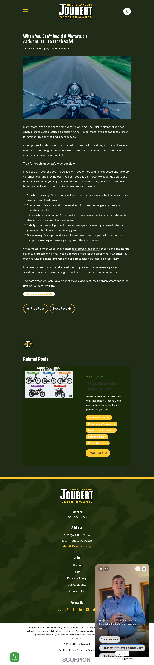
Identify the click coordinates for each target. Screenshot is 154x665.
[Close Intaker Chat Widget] (144, 568)
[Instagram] (66, 609)
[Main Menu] (25, 11)
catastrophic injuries (62, 150)
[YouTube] (87, 609)
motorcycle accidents (44, 127)
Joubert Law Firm (44, 286)
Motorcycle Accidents (39, 294)
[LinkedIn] (80, 609)
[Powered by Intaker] (128, 659)
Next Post (60, 308)
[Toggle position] (137, 568)
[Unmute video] (100, 568)
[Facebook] (73, 609)
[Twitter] (59, 609)
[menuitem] (63, 650)
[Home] (76, 11)
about (53, 171)
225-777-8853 (77, 517)
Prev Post (37, 308)
